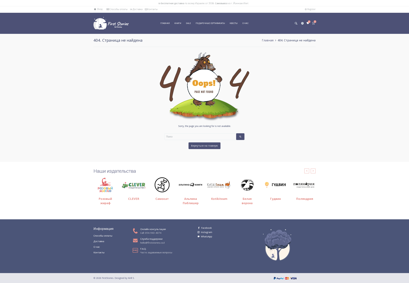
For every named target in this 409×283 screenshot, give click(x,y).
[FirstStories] (111, 23)
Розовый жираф (105, 201)
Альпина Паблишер (191, 201)
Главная (268, 40)
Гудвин (275, 199)
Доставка (138, 9)
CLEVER (133, 199)
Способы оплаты (118, 9)
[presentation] (306, 171)
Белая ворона (247, 201)
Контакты (152, 9)
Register (311, 9)
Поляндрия (304, 199)
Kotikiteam (219, 199)
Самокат (162, 199)
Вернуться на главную (204, 145)
